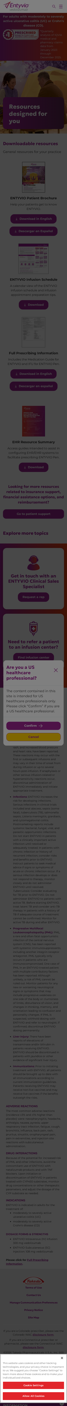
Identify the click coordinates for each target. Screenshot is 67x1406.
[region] (33, 1378)
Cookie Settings (33, 1385)
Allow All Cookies (33, 1395)
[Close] (62, 1358)
